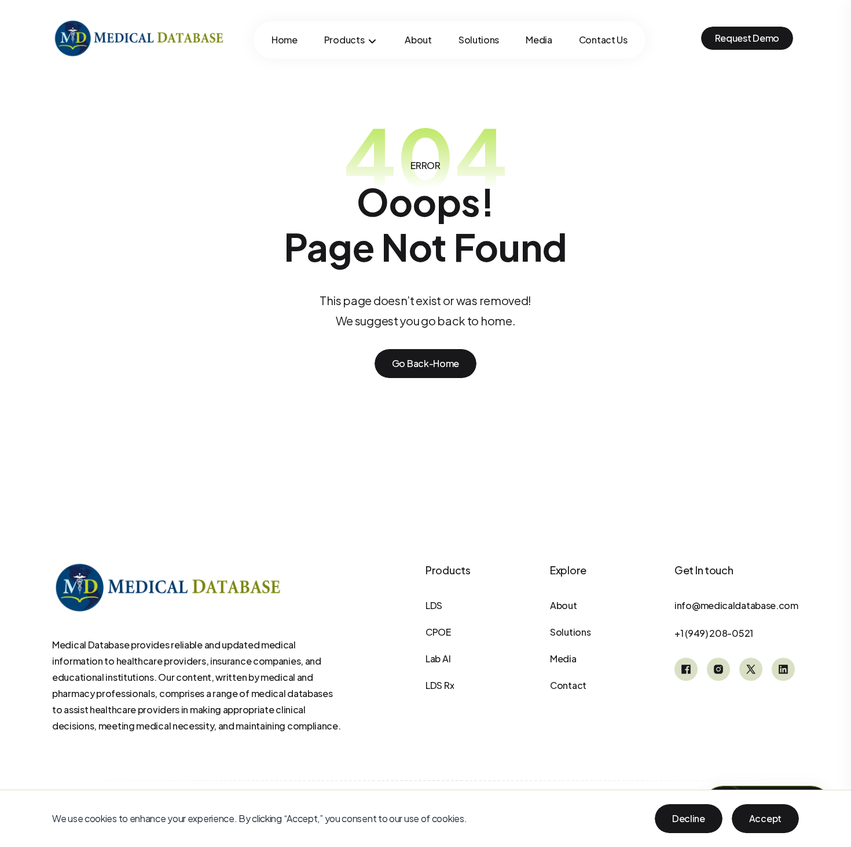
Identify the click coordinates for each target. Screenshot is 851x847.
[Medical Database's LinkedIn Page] (783, 669)
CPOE (438, 632)
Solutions (478, 40)
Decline (688, 818)
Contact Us (603, 40)
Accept (765, 818)
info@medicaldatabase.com (736, 605)
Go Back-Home (425, 363)
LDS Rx (440, 685)
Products (344, 40)
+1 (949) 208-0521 (713, 633)
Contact (568, 685)
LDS (434, 605)
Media (539, 40)
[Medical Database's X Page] (750, 669)
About (418, 40)
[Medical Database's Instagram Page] (718, 669)
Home (285, 40)
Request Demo (747, 38)
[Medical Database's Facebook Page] (686, 669)
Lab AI (438, 658)
